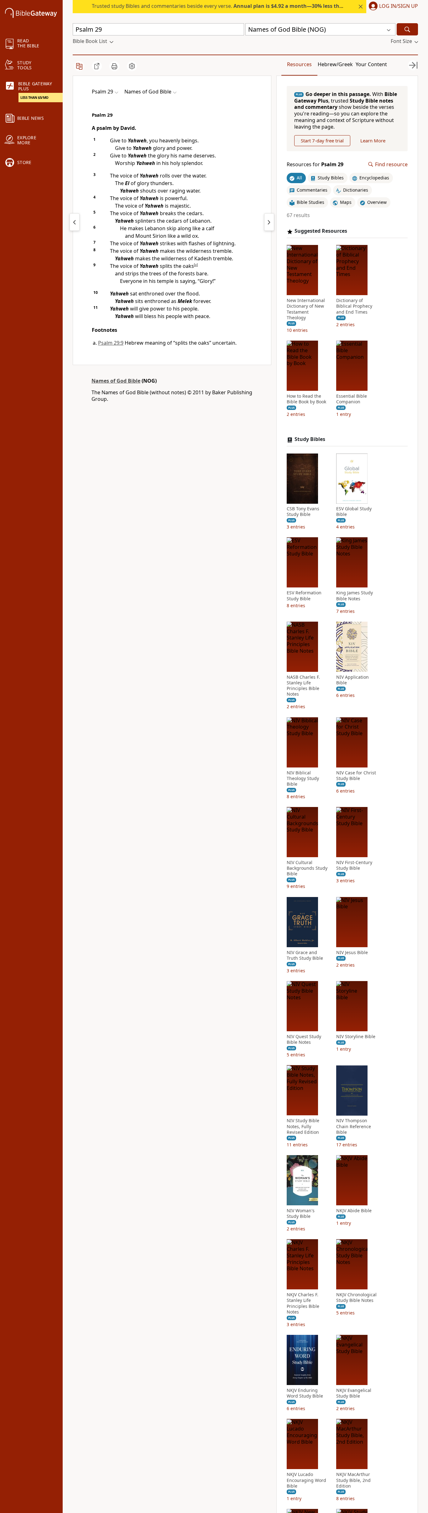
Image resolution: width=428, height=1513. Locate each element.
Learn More (372, 140)
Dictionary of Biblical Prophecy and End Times (354, 306)
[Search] (407, 29)
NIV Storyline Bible (355, 1036)
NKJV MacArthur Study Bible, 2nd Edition (353, 1480)
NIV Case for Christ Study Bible (356, 775)
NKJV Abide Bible (354, 1210)
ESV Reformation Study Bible (304, 596)
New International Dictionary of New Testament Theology (306, 309)
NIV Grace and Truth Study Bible (305, 955)
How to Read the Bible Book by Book (306, 399)
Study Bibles (310, 439)
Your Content (371, 64)
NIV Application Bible (352, 680)
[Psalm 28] (75, 222)
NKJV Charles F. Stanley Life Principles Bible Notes (303, 1303)
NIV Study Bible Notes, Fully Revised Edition (303, 1126)
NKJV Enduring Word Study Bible (305, 1393)
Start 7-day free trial (322, 140)
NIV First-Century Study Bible (354, 865)
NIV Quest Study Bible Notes (304, 1039)
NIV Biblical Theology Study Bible (303, 778)
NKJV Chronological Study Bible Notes (356, 1297)
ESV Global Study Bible (354, 512)
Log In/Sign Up (398, 6)
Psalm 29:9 (110, 342)
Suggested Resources (321, 231)
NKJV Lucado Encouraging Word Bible (306, 1480)
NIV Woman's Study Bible (301, 1213)
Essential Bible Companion (351, 399)
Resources (299, 64)
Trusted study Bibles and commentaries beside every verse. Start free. (253, 6)
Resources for (315, 164)
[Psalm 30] (269, 222)
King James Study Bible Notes (354, 596)
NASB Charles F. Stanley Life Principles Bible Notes (303, 685)
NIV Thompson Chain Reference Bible (353, 1126)
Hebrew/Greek (335, 64)
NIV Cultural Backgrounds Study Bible (307, 868)
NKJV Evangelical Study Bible (353, 1393)
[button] (392, 6)
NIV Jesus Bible (352, 952)
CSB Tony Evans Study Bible (303, 512)
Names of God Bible (115, 380)
